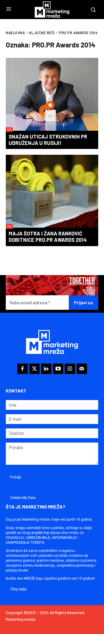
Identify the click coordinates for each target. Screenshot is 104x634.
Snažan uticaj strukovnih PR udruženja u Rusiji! (48, 139)
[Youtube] (58, 369)
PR (9, 129)
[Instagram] (70, 369)
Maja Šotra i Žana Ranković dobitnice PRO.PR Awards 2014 (48, 236)
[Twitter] (34, 369)
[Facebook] (22, 369)
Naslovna (15, 32)
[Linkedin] (46, 369)
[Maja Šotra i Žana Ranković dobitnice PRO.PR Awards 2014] (52, 192)
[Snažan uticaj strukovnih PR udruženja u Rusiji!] (52, 95)
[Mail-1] (82, 369)
